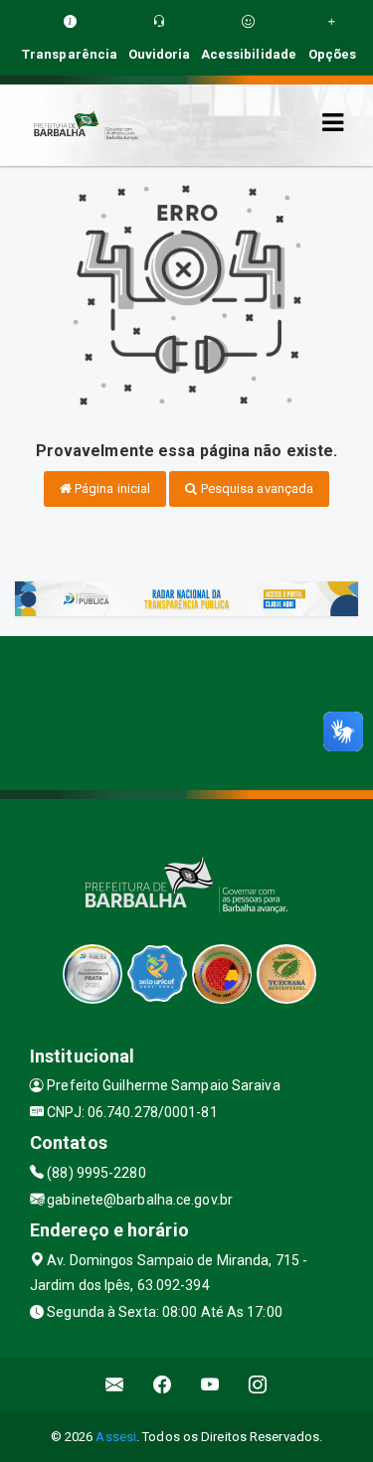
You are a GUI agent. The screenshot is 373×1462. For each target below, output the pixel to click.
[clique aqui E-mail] (114, 1385)
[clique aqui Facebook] (162, 1385)
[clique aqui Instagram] (258, 1385)
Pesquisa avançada (256, 488)
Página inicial (111, 488)
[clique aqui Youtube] (210, 1385)
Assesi (115, 1436)
